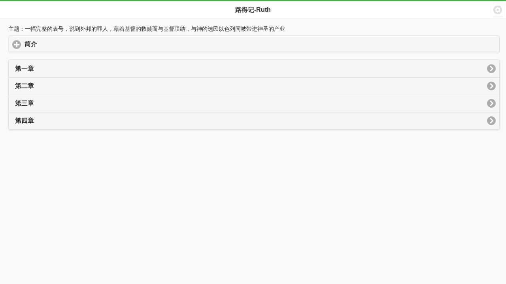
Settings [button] (497, 10)
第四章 (24, 120)
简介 (68, 44)
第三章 (24, 103)
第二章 (24, 85)
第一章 (24, 68)
